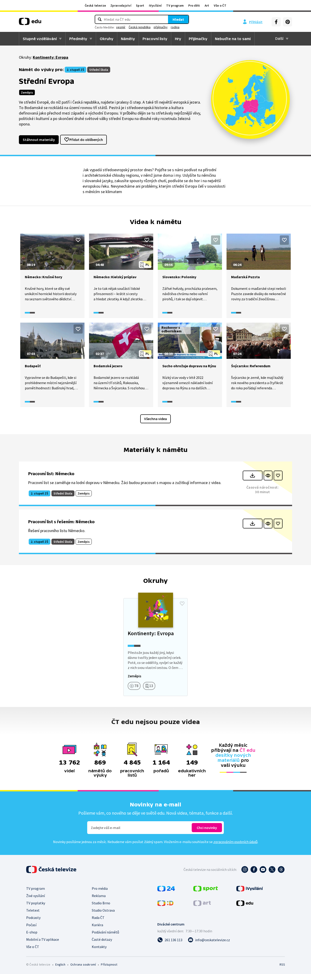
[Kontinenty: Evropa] (155, 647)
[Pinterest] (287, 21)
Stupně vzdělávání (40, 39)
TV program (175, 5)
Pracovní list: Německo (51, 473)
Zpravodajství (120, 5)
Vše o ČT (220, 5)
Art (207, 5)
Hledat (178, 19)
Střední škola (98, 70)
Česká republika (139, 27)
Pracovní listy (155, 39)
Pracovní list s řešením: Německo (61, 521)
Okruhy (106, 39)
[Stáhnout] (253, 475)
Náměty (128, 39)
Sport (140, 5)
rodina (175, 27)
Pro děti (194, 5)
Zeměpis (27, 92)
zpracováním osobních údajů (235, 841)
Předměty (78, 39)
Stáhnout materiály (39, 139)
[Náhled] (268, 475)
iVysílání (155, 5)
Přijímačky (198, 39)
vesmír (120, 27)
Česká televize (95, 5)
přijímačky (161, 27)
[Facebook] (276, 21)
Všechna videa (155, 418)
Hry (178, 39)
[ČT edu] (30, 23)
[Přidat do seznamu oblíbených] (78, 240)
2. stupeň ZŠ (75, 70)
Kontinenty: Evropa (50, 57)
